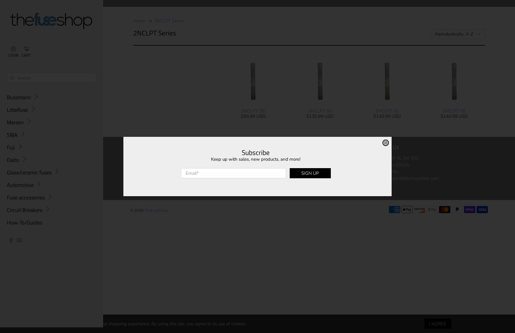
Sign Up (310, 173)
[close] (386, 143)
